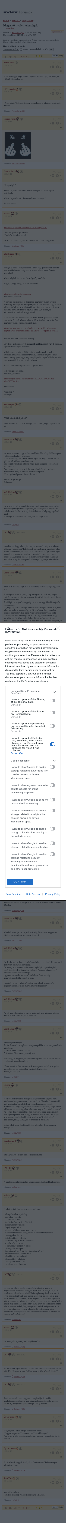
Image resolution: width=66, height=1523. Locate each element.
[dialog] (33, 762)
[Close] (59, 629)
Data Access (33, 894)
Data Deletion (13, 894)
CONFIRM (20, 881)
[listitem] (33, 692)
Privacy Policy (53, 894)
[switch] (52, 700)
